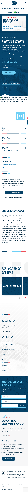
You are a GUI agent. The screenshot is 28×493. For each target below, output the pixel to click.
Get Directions (6, 331)
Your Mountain (6, 8)
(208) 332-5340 (9, 73)
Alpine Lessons (12, 286)
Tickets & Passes (18, 8)
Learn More (5, 436)
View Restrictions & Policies (13, 197)
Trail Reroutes (16, 26)
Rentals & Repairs (8, 349)
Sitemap (4, 489)
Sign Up (22, 406)
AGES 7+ (8, 139)
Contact (4, 360)
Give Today (8, 459)
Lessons (4, 355)
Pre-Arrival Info (6, 88)
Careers (4, 365)
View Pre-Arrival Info (14, 193)
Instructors (5, 171)
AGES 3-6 (8, 129)
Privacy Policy (11, 489)
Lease (3, 167)
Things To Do (7, 26)
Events (4, 370)
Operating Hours (8, 28)
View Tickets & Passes (9, 164)
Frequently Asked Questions (10, 83)
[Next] (24, 298)
